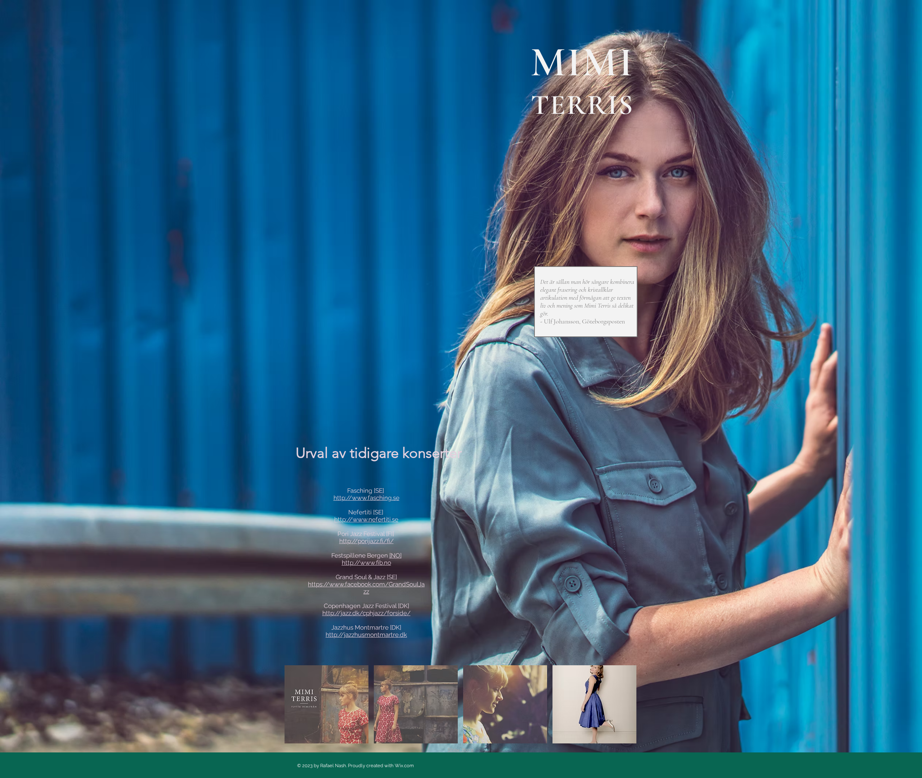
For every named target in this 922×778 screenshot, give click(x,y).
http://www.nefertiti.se (366, 519)
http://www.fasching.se (366, 497)
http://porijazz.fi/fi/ (366, 541)
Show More (461, 750)
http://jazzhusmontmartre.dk (366, 634)
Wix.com (404, 765)
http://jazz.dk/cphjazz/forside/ (366, 613)
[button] (326, 704)
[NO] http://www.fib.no (372, 559)
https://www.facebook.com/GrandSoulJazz (366, 588)
